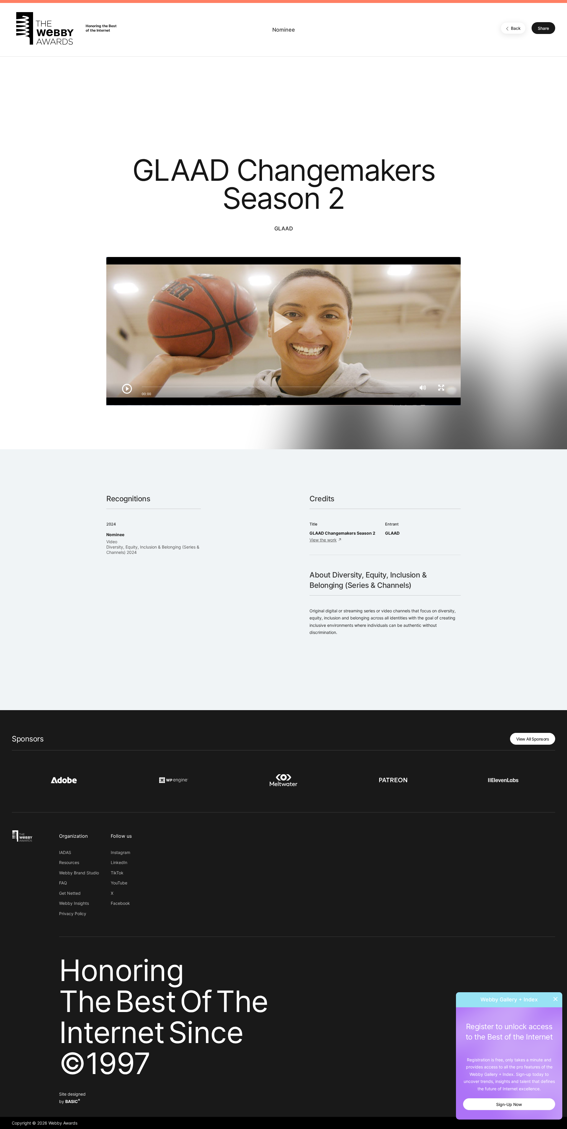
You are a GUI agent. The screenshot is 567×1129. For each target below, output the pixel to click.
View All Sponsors (532, 738)
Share (543, 28)
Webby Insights (74, 903)
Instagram (120, 852)
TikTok (117, 872)
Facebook (120, 903)
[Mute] (423, 387)
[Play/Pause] (127, 389)
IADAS (65, 852)
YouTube (119, 882)
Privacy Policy (72, 913)
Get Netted (70, 893)
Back (516, 28)
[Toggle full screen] (441, 387)
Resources (69, 862)
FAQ (63, 882)
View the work (323, 539)
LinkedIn (119, 862)
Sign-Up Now (509, 1104)
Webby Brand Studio (79, 872)
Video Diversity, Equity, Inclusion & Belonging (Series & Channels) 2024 (152, 547)
